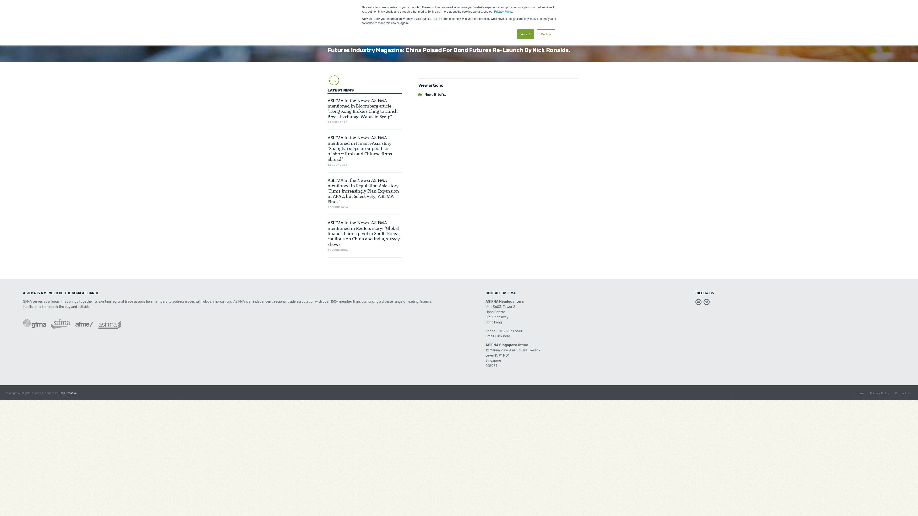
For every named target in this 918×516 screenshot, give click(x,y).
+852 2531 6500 (510, 331)
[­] (698, 303)
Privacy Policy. (503, 11)
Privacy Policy (879, 393)
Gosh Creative (68, 393)
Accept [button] (525, 34)
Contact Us (902, 393)
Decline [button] (546, 34)
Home (860, 393)
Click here (502, 336)
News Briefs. (435, 95)
